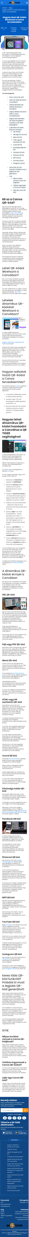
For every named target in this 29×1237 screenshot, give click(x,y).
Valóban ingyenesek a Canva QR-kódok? (19, 186)
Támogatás (23, 1200)
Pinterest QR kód (18, 155)
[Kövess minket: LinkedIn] (5, 1118)
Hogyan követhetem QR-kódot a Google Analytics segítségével (14, 1181)
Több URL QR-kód (12, 1149)
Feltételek (24, 1210)
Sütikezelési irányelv (22, 1219)
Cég (2, 1210)
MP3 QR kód (17, 158)
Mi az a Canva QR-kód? (16, 97)
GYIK (10, 176)
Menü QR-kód (17, 137)
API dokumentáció (17, 563)
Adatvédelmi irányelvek (21, 1217)
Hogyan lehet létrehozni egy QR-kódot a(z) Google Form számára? (15, 1170)
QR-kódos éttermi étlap (13, 674)
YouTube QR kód (18, 160)
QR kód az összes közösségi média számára (14, 811)
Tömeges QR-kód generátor (15, 1156)
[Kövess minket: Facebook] (19, 1118)
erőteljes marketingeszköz (12, 861)
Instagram (5, 959)
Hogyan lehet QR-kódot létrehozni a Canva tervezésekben (14, 11)
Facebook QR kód (18, 152)
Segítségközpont (5, 1206)
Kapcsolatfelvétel (5, 1204)
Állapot (3, 1213)
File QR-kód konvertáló (13, 1190)
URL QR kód (16, 132)
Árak (2, 1217)
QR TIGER (18, 292)
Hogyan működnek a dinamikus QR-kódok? (13, 343)
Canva (18, 386)
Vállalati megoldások (6, 1215)
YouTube (9, 925)
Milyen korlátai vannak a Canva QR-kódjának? (19, 180)
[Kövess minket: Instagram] (14, 1118)
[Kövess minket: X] (24, 1118)
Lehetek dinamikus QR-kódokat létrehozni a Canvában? (16, 107)
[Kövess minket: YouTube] (10, 1118)
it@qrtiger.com (24, 1202)
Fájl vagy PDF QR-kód (20, 134)
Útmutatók (5, 1200)
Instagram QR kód (19, 163)
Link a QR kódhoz (16, 213)
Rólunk (2, 1211)
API (9, 471)
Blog (10, 8)
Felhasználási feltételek (21, 1211)
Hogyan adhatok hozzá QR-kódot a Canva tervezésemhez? (18, 114)
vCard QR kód (17, 145)
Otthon (4, 8)
